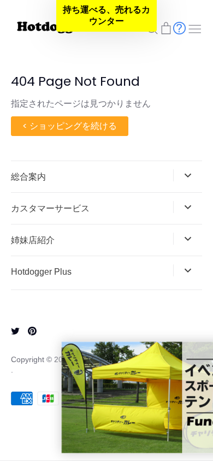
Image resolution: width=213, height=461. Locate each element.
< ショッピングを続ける (69, 126)
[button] (106, 16)
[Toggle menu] (195, 28)
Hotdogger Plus (41, 271)
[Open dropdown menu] (187, 175)
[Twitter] (11, 330)
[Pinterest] (28, 330)
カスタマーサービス (50, 208)
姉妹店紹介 (33, 240)
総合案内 (28, 176)
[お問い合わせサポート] (179, 27)
